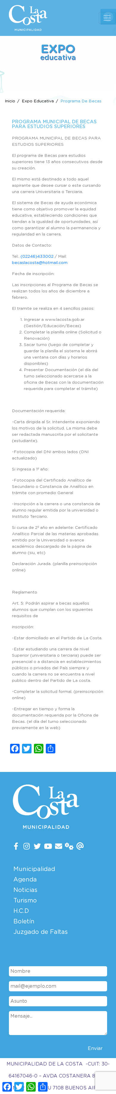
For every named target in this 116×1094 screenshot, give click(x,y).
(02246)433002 (37, 256)
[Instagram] (26, 846)
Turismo (25, 901)
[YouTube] (48, 846)
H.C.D (21, 911)
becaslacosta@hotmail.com (40, 263)
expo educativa (38, 101)
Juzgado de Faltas (40, 932)
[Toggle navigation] (107, 18)
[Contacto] (58, 846)
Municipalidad (34, 869)
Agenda (25, 880)
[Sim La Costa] (69, 846)
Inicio (10, 101)
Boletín (24, 922)
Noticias (25, 890)
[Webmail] (80, 846)
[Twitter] (37, 846)
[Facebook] (16, 846)
